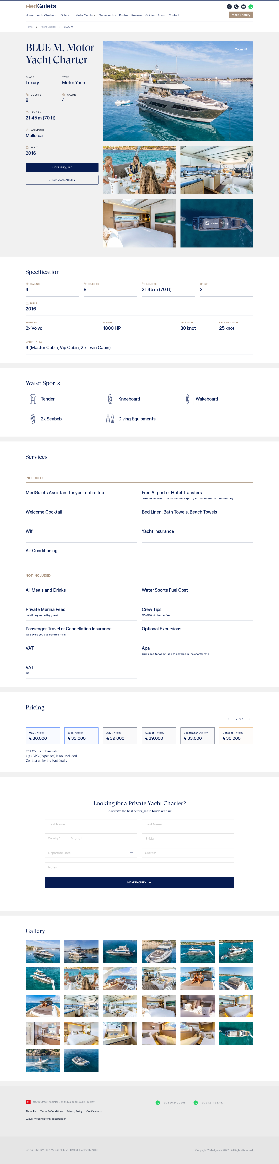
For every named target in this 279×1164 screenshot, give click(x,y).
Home (30, 15)
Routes (123, 15)
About (162, 15)
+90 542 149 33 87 (212, 1102)
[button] (229, 6)
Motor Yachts (84, 15)
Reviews (137, 15)
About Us (31, 1111)
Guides (150, 15)
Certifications (94, 1111)
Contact (174, 15)
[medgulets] (41, 7)
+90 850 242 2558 (174, 1102)
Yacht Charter (45, 15)
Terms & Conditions (51, 1111)
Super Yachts (107, 15)
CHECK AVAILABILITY (62, 179)
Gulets (65, 15)
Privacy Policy (75, 1111)
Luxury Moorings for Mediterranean (46, 1118)
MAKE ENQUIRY (62, 167)
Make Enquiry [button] (241, 15)
